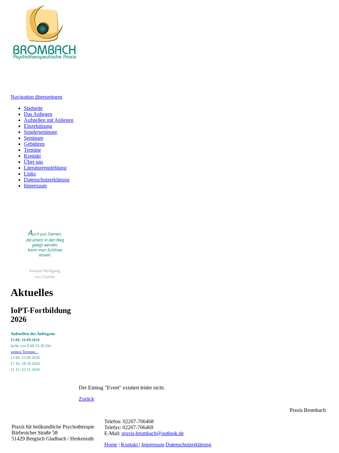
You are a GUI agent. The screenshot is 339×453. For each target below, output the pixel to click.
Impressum (35, 185)
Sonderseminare (40, 132)
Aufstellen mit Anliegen (48, 120)
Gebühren (34, 144)
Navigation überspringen (36, 97)
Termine (32, 150)
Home (110, 444)
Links (30, 173)
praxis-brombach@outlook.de (152, 433)
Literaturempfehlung (45, 168)
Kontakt (32, 156)
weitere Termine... (24, 352)
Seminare (33, 138)
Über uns (33, 162)
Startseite (33, 108)
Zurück (86, 399)
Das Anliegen (38, 114)
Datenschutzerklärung (47, 179)
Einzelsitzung (38, 126)
